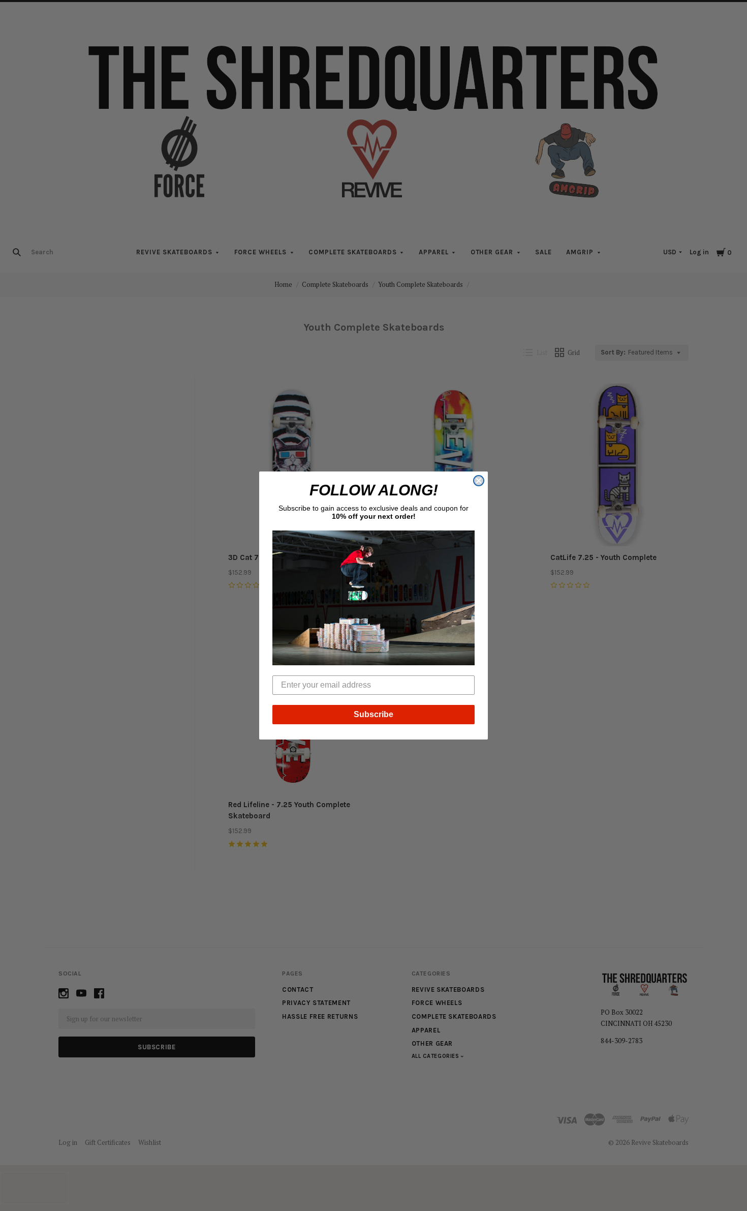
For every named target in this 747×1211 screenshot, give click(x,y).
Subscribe (373, 714)
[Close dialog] (479, 481)
